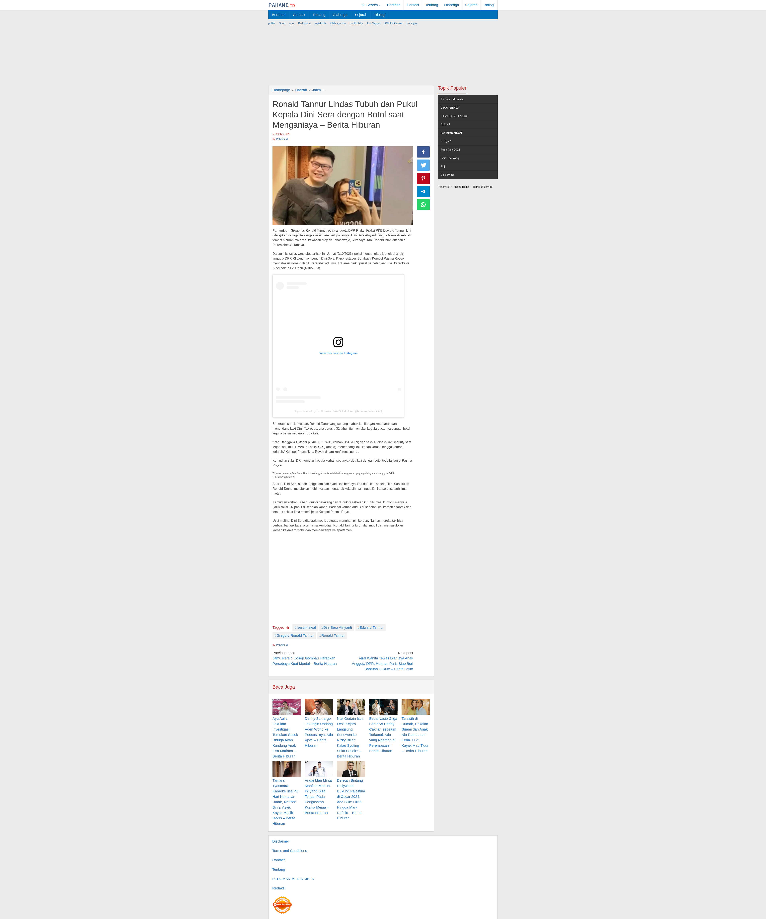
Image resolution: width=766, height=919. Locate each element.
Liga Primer (448, 174)
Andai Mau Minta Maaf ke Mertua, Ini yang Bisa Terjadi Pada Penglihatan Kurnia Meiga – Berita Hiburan (318, 796)
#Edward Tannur (370, 628)
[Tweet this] (423, 165)
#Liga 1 (445, 124)
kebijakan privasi (451, 132)
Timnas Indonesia (452, 99)
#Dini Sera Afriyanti (336, 628)
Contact (278, 860)
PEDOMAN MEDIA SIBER (293, 879)
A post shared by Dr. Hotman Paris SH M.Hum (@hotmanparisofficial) (338, 411)
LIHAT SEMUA (450, 107)
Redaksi (278, 888)
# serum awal (305, 628)
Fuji (443, 166)
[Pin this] (423, 178)
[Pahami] (281, 5)
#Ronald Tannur (332, 635)
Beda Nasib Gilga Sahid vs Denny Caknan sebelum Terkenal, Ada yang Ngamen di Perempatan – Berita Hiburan (383, 735)
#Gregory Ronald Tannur (294, 635)
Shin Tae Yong (450, 158)
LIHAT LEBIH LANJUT (455, 116)
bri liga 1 (446, 141)
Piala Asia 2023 (450, 149)
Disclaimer (280, 841)
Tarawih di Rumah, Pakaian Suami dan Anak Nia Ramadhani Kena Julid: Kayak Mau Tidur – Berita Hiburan (415, 735)
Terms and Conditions (289, 851)
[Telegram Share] (423, 191)
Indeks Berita (461, 186)
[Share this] (423, 152)
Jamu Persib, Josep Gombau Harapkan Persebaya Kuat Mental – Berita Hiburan (304, 658)
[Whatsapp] (423, 204)
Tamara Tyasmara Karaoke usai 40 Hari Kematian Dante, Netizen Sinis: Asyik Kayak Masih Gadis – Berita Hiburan (285, 802)
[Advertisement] (383, 53)
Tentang (278, 869)
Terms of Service (482, 186)
